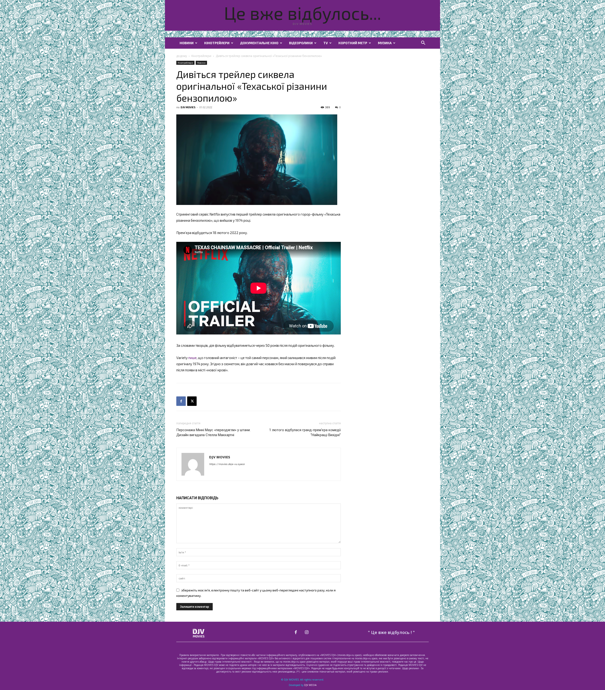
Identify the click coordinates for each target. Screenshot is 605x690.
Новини (187, 43)
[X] (192, 401)
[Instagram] (306, 632)
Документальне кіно (259, 43)
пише (192, 358)
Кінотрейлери (216, 43)
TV (325, 43)
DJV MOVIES (188, 107)
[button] (423, 43)
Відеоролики (301, 43)
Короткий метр (352, 43)
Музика (385, 43)
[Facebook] (181, 401)
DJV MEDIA (310, 685)
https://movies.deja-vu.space (227, 463)
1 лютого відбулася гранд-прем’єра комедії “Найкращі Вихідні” (305, 432)
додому (181, 56)
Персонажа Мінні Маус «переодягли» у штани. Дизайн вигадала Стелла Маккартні (213, 432)
